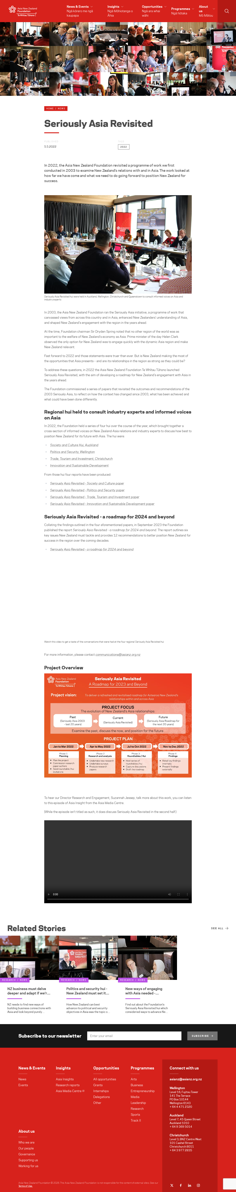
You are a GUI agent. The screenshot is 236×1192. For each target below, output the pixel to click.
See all (217, 928)
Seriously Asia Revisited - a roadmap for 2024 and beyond (91, 549)
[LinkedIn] (189, 1185)
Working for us (28, 1166)
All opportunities (104, 1079)
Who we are (26, 1142)
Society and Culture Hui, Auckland (74, 445)
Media (135, 1097)
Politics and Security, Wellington (72, 452)
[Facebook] (180, 1185)
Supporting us (28, 1160)
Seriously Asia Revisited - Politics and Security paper (87, 490)
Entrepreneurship (143, 1091)
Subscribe (200, 1036)
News (22, 1079)
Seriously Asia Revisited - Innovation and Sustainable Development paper (102, 504)
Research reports (67, 1085)
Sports (135, 1114)
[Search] (227, 11)
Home (50, 108)
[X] (172, 1185)
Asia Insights (65, 1079)
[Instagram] (198, 1185)
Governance (26, 1154)
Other (97, 1103)
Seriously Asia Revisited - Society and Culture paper (87, 483)
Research (137, 1108)
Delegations (101, 1097)
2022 (123, 146)
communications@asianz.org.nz (118, 654)
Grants (98, 1085)
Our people (26, 1148)
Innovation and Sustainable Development (79, 465)
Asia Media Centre (68, 1091)
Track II (136, 1120)
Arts (134, 1079)
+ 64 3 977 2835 (181, 1150)
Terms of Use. (25, 1186)
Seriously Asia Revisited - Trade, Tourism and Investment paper (94, 497)
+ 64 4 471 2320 (181, 1107)
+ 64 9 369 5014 (181, 1127)
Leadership (138, 1103)
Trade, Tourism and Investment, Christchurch (81, 458)
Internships (101, 1091)
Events (23, 1085)
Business (137, 1085)
